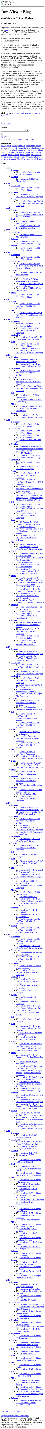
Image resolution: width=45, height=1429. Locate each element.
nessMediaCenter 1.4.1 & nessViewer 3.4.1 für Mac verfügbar (28, 798)
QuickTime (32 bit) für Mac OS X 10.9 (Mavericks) (28, 813)
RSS (3, 137)
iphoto (40, 150)
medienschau (36, 155)
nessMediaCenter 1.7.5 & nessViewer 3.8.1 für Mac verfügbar (28, 330)
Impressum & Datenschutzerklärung (15, 1416)
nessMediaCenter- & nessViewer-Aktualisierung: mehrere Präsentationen (27, 658)
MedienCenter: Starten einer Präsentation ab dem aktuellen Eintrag (29, 624)
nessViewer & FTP (26, 1155)
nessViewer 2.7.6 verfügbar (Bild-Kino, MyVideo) (28, 1225)
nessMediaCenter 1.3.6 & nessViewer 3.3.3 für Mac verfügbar (28, 847)
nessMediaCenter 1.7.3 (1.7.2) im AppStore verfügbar (29, 467)
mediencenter (25, 113)
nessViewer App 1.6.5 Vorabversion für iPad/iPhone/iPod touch (29, 1057)
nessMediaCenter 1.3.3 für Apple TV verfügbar (28, 249)
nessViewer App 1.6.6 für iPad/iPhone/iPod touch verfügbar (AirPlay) (29, 1028)
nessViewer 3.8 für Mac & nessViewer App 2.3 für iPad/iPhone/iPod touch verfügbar (29, 350)
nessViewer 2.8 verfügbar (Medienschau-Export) (28, 1185)
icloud (14, 150)
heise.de (7, 30)
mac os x (34, 152)
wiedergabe (38, 159)
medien (4, 155)
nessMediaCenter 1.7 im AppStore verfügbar (27, 565)
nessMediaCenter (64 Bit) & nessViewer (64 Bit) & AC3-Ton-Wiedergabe (29, 315)
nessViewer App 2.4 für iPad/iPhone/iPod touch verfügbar (29, 242)
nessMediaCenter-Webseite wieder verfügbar (28, 967)
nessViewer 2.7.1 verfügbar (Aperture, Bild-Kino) (28, 1276)
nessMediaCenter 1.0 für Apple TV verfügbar (27, 436)
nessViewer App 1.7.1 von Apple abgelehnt (28, 911)
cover (38, 146)
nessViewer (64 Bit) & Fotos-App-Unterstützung (29, 554)
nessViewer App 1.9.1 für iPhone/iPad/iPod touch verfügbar (29, 652)
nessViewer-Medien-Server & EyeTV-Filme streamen (29, 1078)
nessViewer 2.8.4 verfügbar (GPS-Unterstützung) (28, 1161)
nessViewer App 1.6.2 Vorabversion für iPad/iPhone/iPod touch (29, 1119)
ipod (2, 152)
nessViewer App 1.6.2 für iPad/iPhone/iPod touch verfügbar (29, 1100)
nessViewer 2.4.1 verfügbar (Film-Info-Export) (28, 1375)
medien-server (13, 155)
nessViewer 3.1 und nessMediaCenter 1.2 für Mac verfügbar (27, 981)
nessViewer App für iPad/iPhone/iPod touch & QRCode (26, 537)
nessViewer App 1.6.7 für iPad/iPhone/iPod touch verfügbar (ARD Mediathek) (29, 1008)
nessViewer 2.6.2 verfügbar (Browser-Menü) (28, 1323)
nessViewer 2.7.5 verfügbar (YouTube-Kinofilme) (28, 1239)
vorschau (29, 159)
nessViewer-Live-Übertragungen (25, 1203)
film (32, 148)
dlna (2, 148)
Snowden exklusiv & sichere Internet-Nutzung (29, 791)
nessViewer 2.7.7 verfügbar (30, 1213)
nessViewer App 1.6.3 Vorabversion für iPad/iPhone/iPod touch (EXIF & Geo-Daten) (29, 1106)
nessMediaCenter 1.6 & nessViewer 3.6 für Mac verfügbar (29, 666)
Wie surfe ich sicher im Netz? (31, 861)
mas (40, 152)
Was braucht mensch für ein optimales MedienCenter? (28, 1401)
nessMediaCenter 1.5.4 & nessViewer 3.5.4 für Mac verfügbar (28, 680)
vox (2, 115)
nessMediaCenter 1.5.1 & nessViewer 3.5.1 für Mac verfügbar (28, 745)
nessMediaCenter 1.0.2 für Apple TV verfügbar (28, 432)
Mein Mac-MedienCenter (30, 1300)
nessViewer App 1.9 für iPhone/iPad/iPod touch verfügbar (29, 672)
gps (9, 150)
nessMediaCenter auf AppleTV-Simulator (26, 452)
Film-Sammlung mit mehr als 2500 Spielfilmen (29, 953)
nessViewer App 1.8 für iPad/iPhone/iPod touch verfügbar (29, 828)
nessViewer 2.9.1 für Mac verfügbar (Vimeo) (28, 1136)
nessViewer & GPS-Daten (30, 587)
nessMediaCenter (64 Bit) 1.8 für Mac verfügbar (29, 285)
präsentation (35, 157)
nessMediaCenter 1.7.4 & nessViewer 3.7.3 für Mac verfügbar (28, 373)
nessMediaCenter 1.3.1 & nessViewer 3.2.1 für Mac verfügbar (28, 959)
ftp (6, 150)
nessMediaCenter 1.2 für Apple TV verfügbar (27, 345)
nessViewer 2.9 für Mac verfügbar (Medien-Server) (27, 1147)
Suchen (4, 128)
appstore (21, 146)
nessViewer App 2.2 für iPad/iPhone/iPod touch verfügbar (29, 416)
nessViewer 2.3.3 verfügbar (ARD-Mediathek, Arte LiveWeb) (29, 1388)
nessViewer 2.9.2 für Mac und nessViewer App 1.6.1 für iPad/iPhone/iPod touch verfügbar (29, 1126)
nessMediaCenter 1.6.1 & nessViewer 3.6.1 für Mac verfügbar (28, 631)
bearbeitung (30, 146)
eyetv (16, 148)
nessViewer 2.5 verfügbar (30, 1351)
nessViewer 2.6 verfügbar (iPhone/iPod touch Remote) (28, 1343)
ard (13, 113)
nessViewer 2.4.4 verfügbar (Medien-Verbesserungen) (28, 1359)
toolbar (37, 113)
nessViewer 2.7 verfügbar (30, 1289)
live (12, 152)
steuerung (10, 159)
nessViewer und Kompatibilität (32, 1304)
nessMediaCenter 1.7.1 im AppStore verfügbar (28, 505)
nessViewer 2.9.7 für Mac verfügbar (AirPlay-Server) (28, 1038)
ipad (28, 150)
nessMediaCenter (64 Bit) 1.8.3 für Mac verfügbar (28, 227)
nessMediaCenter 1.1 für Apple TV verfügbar (27, 425)
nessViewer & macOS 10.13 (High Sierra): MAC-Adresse (29, 338)
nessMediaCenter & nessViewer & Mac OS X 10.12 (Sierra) (28, 381)
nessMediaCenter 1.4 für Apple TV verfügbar (27, 189)
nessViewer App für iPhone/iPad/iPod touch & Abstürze (30, 601)
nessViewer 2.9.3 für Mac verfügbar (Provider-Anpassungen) (30, 1114)
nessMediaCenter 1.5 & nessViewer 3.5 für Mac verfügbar (29, 766)
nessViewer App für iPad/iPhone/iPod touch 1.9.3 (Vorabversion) (27, 595)
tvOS (17, 159)
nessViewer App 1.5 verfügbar (32, 1200)
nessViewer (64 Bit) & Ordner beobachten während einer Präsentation (29, 408)
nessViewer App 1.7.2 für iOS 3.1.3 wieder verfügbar (29, 871)
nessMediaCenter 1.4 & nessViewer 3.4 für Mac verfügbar (29, 808)
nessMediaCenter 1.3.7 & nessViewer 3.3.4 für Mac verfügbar (28, 821)
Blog (14, 1411)
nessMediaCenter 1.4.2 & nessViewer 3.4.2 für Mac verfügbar (28, 780)
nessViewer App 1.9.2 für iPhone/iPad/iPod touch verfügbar (29, 590)
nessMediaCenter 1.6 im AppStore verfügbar (27, 637)
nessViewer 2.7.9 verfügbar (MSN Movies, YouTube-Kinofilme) (28, 1195)
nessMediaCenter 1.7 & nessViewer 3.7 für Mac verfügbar (29, 579)
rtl (33, 113)
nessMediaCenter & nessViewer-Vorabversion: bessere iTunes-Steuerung (29, 488)
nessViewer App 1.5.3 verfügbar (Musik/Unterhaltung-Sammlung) (28, 1168)
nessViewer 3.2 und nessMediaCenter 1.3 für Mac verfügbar (27, 972)
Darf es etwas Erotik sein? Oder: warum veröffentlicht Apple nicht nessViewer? (29, 1393)
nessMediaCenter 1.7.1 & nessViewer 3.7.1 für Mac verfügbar (28, 515)
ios (25, 150)
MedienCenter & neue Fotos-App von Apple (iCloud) (29, 583)
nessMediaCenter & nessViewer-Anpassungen (26, 753)
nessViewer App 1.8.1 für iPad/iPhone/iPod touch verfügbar (29, 757)
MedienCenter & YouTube (30, 544)
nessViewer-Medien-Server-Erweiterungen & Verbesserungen (29, 447)
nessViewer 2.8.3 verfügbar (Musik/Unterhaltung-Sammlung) (29, 1174)
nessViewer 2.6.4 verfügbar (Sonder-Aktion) (28, 1312)
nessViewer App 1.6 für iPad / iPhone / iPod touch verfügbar (29, 1143)
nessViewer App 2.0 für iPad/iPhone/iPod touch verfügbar (29, 548)
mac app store (24, 152)
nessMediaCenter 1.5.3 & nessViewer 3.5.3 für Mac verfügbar (28, 702)
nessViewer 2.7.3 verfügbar (30, 1258)
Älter (3, 123)
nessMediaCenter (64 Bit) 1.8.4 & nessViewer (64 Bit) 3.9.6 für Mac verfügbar (29, 214)
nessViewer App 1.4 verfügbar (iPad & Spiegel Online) (30, 1308)
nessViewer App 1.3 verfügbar (32, 1327)
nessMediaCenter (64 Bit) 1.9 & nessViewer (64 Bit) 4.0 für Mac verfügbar (30, 203)
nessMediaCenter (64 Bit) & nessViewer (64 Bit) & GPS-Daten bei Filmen (29, 388)
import (20, 150)
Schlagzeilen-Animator (25, 139)
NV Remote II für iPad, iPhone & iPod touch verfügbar (28, 523)
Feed (13, 139)
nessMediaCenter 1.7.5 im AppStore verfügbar (28, 325)
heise (18, 113)
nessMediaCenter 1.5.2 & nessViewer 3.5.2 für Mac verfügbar (28, 725)
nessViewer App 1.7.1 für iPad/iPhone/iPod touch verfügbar (29, 875)
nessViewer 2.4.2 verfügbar (30, 1369)
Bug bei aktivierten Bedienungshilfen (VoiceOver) (28, 690)
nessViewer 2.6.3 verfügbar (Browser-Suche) (28, 1317)
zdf (6, 115)
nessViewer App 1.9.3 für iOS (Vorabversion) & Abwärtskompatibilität (29, 560)
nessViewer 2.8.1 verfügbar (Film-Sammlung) (28, 1181)
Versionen (21, 1411)
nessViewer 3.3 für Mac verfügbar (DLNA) (27, 882)
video (22, 159)
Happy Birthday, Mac (28, 794)
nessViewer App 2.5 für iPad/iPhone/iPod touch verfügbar (29, 195)
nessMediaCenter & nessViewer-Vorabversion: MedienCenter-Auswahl (26, 642)
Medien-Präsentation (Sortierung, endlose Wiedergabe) (29, 708)
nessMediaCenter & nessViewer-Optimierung (26, 773)
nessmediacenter (13, 157)
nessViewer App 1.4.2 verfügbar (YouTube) (26, 1263)
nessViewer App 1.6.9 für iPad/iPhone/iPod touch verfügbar (29, 947)
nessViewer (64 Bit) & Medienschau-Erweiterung (26, 360)
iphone (34, 150)
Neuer (8, 123)
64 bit (3, 146)
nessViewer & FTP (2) (28, 1153)
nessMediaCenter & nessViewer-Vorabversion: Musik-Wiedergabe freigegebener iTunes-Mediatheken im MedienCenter (29, 496)
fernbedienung (24, 148)
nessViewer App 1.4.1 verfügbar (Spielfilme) (26, 1285)
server (3, 159)
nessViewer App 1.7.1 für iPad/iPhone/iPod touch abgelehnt (29, 900)
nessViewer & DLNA (28, 897)
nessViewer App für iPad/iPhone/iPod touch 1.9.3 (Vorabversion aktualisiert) (27, 571)
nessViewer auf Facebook (30, 1220)
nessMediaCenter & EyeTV (31, 763)
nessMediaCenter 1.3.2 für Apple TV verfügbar (28, 258)
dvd (11, 148)
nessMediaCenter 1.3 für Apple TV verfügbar (27, 296)
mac (16, 152)
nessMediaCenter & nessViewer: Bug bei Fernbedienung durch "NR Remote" (26, 717)
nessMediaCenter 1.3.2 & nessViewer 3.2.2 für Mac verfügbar (28, 941)
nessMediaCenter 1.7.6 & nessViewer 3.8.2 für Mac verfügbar (28, 306)
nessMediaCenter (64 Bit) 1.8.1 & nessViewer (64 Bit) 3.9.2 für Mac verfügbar (29, 266)
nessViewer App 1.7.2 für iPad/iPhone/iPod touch (28, 840)
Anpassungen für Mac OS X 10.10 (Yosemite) (29, 686)
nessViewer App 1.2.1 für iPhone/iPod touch (28, 1330)
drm (6, 148)
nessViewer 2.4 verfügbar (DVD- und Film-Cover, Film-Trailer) (28, 1382)
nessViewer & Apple (28, 1353)
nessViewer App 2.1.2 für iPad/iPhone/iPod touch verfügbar (29, 456)
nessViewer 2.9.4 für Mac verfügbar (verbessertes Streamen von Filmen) (29, 1084)
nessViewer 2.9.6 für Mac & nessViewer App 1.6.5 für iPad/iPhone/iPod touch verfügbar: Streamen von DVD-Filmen (29, 1047)
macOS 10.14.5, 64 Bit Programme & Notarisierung (27, 280)
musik (3, 157)
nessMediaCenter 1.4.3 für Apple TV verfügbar (28, 173)
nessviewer (24, 157)
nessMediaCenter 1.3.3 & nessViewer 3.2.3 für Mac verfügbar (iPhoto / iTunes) (28, 930)
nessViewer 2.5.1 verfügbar (30, 1347)
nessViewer (5, 1411)
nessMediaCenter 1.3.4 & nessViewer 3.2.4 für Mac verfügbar (28, 921)
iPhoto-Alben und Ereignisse (31, 785)
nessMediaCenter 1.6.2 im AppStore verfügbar (28, 612)
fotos (37, 148)
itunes (8, 152)
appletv (14, 146)
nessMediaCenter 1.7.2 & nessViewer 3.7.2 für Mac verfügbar (28, 475)
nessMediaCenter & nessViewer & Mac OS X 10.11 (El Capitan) (30, 482)
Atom (8, 137)
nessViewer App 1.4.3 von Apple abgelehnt (28, 1247)
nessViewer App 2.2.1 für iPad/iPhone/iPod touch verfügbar (29, 365)
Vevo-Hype (24, 825)
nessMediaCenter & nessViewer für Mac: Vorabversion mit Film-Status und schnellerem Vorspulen (29, 530)
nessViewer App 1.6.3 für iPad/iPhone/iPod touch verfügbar (29, 1089)
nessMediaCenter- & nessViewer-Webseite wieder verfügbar (27, 738)
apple (8, 146)
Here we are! (25, 1405)
